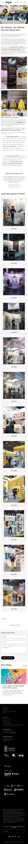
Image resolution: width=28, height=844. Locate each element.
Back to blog (15, 625)
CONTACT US (14, 186)
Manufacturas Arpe (10, 842)
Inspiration (5, 709)
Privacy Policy (6, 720)
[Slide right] (17, 700)
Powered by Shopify (20, 842)
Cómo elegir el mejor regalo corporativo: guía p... (13, 687)
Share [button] (4, 618)
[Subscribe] (23, 831)
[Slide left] (10, 700)
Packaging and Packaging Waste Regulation (13, 725)
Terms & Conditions (7, 723)
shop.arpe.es (13, 732)
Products (5, 706)
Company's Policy (7, 718)
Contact (5, 712)
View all (25, 665)
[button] (2, 2)
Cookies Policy (6, 721)
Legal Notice (5, 717)
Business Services (7, 708)
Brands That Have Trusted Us (9, 711)
